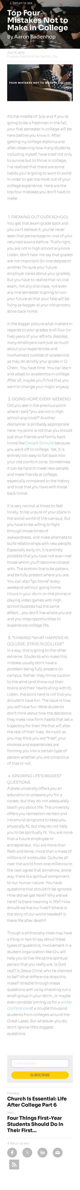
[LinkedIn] (42, 1153)
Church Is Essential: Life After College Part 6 (37, 1102)
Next (10, 1112)
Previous (13, 1093)
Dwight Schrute (39, 443)
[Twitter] (27, 1153)
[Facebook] (12, 1153)
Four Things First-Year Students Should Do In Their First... (35, 1124)
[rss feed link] (14, 1164)
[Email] (58, 1153)
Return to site (22, 3)
